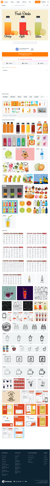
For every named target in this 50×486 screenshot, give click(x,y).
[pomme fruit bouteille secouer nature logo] (14, 348)
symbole (43, 96)
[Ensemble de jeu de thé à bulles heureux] (41, 316)
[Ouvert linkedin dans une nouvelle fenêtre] (18, 480)
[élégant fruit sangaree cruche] (9, 292)
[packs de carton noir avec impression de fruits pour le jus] (12, 191)
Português (45, 458)
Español (44, 457)
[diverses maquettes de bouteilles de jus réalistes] (25, 127)
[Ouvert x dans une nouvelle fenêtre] (24, 480)
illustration (12, 96)
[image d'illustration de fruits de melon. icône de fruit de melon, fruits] (8, 153)
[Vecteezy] (2, 2)
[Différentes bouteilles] (40, 206)
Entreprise (4, 460)
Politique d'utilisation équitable (40, 482)
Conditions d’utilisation (43, 480)
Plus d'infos (5, 69)
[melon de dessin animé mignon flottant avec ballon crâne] (25, 153)
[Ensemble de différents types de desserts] (36, 191)
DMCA (16, 458)
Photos (12, 2)
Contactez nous (30, 457)
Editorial (24, 2)
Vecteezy (3, 457)
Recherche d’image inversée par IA (5, 467)
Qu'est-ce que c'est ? (13, 67)
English (44, 455)
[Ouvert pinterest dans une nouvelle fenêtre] (20, 480)
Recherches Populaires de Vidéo (17, 471)
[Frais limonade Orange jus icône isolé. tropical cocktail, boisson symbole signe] (30, 383)
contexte (36, 96)
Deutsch (44, 460)
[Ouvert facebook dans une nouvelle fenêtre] (14, 480)
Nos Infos (29, 458)
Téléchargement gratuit (25, 54)
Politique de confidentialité (42, 481)
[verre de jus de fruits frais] (12, 178)
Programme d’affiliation (17, 460)
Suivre (32, 49)
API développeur (5, 464)
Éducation (4, 462)
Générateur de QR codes (5, 474)
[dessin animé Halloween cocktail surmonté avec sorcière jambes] (25, 292)
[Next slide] (45, 96)
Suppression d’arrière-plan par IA (5, 470)
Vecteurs (6, 2)
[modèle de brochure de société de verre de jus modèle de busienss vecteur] (30, 408)
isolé (31, 96)
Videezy (3, 458)
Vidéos (18, 2)
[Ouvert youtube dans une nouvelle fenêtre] (25, 480)
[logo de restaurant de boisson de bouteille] (29, 278)
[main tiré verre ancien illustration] (5, 348)
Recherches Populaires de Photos (17, 467)
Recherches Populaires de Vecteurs (17, 463)
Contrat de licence (17, 456)
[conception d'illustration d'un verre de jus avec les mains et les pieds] (11, 395)
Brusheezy (4, 455)
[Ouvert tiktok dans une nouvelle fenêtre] (22, 480)
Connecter (43, 1)
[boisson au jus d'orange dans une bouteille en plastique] (8, 127)
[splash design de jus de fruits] (42, 140)
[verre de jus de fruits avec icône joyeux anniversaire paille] (8, 221)
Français (44, 462)
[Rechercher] (44, 5)
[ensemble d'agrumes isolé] (25, 206)
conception (5, 96)
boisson (19, 96)
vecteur (25, 96)
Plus (30, 2)
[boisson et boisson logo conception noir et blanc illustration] (6, 326)
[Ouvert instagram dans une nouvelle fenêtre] (16, 480)
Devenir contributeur (30, 461)
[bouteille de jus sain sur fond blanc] (42, 127)
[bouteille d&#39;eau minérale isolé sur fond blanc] (41, 153)
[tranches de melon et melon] (39, 166)
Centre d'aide (30, 455)
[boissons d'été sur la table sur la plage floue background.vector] (28, 178)
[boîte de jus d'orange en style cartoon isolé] (31, 140)
